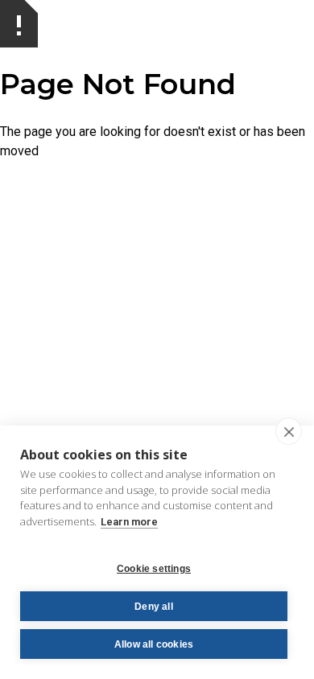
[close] (288, 431)
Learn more (129, 522)
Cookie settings (154, 568)
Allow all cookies (153, 644)
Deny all (153, 606)
